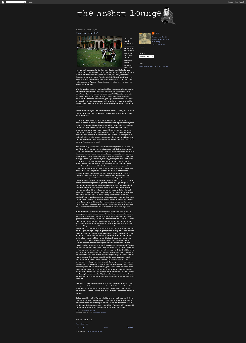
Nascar (87, 96)
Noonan (106, 264)
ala (129, 70)
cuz (125, 60)
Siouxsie (92, 166)
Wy (106, 168)
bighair (116, 238)
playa (126, 67)
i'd (92, 99)
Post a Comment (82, 324)
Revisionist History (99, 312)
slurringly (79, 159)
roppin (114, 96)
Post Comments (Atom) (94, 331)
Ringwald (116, 77)
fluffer (116, 243)
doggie (109, 96)
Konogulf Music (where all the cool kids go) (153, 66)
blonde (102, 120)
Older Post (130, 327)
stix (130, 94)
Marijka (86, 211)
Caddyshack (117, 264)
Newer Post (80, 327)
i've (79, 84)
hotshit (126, 63)
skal (96, 79)
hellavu (131, 271)
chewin (103, 96)
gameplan (79, 106)
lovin (92, 96)
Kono (157, 33)
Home (105, 327)
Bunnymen (79, 77)
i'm (84, 197)
